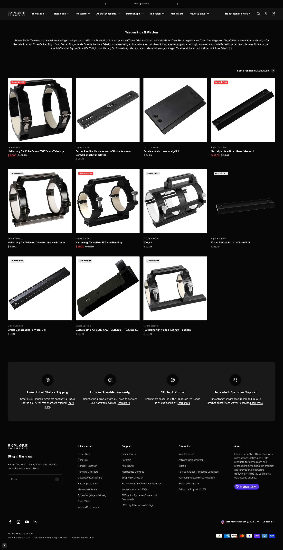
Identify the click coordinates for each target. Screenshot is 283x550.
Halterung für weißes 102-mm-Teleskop (167, 330)
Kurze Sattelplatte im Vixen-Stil (230, 242)
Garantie (126, 460)
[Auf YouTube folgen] (27, 522)
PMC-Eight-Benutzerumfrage (138, 505)
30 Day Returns (141, 4)
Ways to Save (197, 13)
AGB (28, 537)
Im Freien (155, 13)
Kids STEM (176, 13)
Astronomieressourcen (191, 460)
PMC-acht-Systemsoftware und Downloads (139, 497)
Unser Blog (84, 454)
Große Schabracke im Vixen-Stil (27, 330)
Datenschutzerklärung (90, 477)
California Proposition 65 (192, 489)
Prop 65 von (84, 501)
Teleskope (38, 13)
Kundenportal (129, 454)
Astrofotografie (106, 13)
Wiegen (147, 242)
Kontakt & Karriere (88, 471)
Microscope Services (133, 471)
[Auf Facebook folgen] (10, 522)
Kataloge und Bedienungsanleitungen (142, 483)
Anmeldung (128, 466)
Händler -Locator (87, 466)
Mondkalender (186, 454)
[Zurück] (105, 3)
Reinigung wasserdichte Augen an (197, 477)
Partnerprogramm (88, 483)
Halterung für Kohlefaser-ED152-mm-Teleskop (36, 151)
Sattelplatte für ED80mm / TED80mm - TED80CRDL (107, 330)
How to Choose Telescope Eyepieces (199, 471)
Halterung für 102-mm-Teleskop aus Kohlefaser (36, 242)
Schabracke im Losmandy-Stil (161, 151)
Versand (64, 537)
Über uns (83, 460)
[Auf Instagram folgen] (18, 522)
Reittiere (81, 13)
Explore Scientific (15, 147)
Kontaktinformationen (83, 537)
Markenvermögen (87, 489)
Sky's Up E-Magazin (189, 483)
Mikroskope (133, 13)
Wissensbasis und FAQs (134, 489)
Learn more (124, 403)
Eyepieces (60, 13)
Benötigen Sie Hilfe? (237, 13)
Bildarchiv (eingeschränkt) (92, 495)
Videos (182, 466)
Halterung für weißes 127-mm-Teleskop (99, 242)
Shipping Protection (132, 477)
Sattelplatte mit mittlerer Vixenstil (232, 151)
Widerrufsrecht (15, 537)
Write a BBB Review (88, 507)
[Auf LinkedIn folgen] (35, 522)
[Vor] (177, 3)
